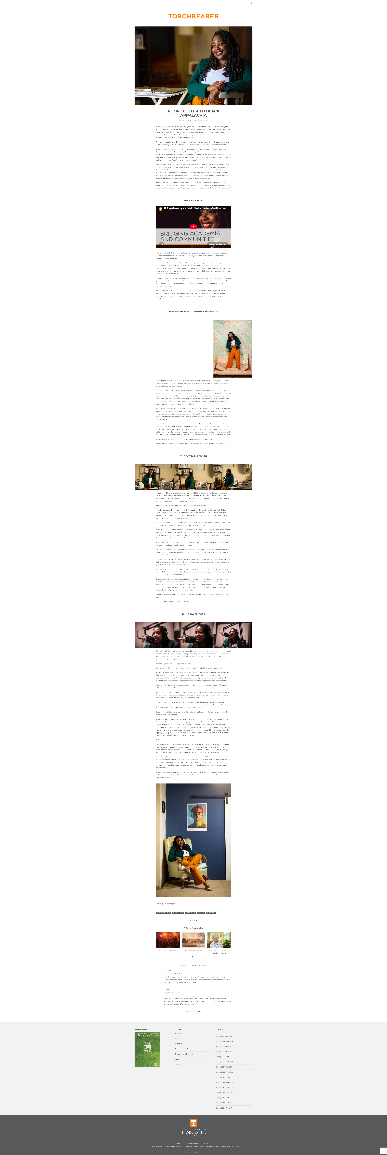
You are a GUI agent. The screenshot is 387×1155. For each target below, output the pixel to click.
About (164, 3)
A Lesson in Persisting (193, 951)
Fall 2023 (229, 1046)
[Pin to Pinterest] (194, 921)
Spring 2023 (220, 1046)
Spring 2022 (220, 1052)
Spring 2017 (220, 1077)
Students (178, 1064)
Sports (177, 1059)
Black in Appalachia (163, 913)
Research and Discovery (184, 1054)
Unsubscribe (207, 1143)
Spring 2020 (220, 1062)
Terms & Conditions (191, 1143)
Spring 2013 (220, 1098)
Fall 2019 (229, 1067)
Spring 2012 (220, 1103)
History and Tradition (183, 1049)
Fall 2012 (229, 1103)
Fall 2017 (229, 1077)
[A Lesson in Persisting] (193, 940)
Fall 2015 (229, 1087)
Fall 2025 (229, 1036)
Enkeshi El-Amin (178, 913)
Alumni (178, 1033)
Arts (176, 1039)
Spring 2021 (220, 1057)
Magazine (153, 3)
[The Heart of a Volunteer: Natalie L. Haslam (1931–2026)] (219, 940)
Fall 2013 (229, 1098)
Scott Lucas (168, 970)
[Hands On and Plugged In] (168, 940)
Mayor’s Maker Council (167, 532)
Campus (178, 1044)
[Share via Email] (196, 921)
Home (136, 3)
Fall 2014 (229, 1093)
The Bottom (223, 268)
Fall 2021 (229, 1057)
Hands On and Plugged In (167, 951)
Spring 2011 (220, 1108)
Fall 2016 (229, 1082)
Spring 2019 (220, 1067)
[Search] (251, 3)
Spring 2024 (220, 1041)
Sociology (201, 913)
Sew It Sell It (190, 913)
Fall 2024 (229, 1041)
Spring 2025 (220, 1036)
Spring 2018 (220, 1072)
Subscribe (172, 3)
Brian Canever (186, 120)
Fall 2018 (229, 1072)
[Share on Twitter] (192, 921)
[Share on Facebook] (190, 921)
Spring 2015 (220, 1087)
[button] (158, 944)
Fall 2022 (229, 1052)
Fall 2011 (229, 1108)
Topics (143, 3)
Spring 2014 (220, 1093)
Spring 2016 (220, 1082)
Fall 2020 (229, 1062)
